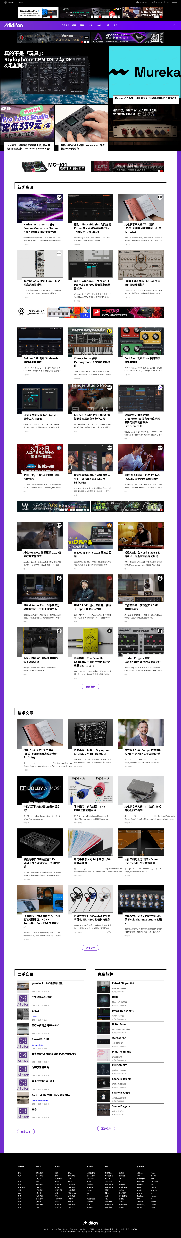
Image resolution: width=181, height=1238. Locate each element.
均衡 (56, 1196)
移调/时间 (58, 1190)
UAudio (153, 1204)
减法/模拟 (39, 1173)
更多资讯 (90, 686)
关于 (116, 1229)
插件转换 (90, 1201)
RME (152, 1199)
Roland (153, 1201)
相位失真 (39, 1196)
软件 (90, 25)
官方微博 (159, 2)
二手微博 (174, 2)
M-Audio (154, 1190)
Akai (138, 1176)
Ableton (140, 1173)
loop (19, 1193)
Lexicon (153, 1187)
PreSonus (140, 1196)
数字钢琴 (122, 1184)
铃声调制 (71, 1204)
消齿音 (57, 1181)
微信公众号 (143, 2)
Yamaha (153, 1207)
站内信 (21, 2)
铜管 (19, 1173)
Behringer (141, 1178)
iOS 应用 (46, 1229)
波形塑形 (39, 1199)
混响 (56, 1176)
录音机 (70, 1199)
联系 (122, 1229)
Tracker (89, 1190)
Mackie (139, 1190)
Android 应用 (56, 1229)
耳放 (106, 1199)
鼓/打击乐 (21, 1187)
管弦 (19, 1184)
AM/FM (38, 1178)
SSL (138, 1199)
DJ (88, 1193)
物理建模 (39, 1204)
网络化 (70, 1201)
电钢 (19, 1181)
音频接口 (108, 1181)
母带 (70, 1178)
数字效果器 (109, 1207)
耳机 (106, 1193)
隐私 (127, 1229)
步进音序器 (91, 1199)
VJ (87, 1196)
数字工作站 (123, 1196)
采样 (38, 1181)
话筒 (106, 1190)
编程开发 (90, 1207)
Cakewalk (154, 1181)
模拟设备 (122, 1176)
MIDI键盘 (108, 1173)
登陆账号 (11, 2)
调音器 (70, 1207)
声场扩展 (58, 1184)
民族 (19, 1176)
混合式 (38, 1187)
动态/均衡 (122, 1193)
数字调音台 (109, 1187)
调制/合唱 (71, 1187)
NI (151, 1193)
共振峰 (38, 1201)
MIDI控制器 (109, 1176)
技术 (99, 25)
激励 (56, 1173)
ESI (152, 1184)
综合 (19, 1207)
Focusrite (140, 1181)
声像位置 (58, 1207)
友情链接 (134, 1229)
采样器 (121, 1201)
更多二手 (26, 1131)
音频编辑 (90, 1184)
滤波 (56, 1193)
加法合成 (39, 1176)
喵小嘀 (65, 1229)
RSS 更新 (99, 1229)
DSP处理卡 (109, 1204)
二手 (107, 25)
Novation (154, 1196)
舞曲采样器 (123, 1204)
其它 (38, 1207)
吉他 (19, 1196)
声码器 (57, 1201)
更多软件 (106, 1128)
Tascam (140, 1201)
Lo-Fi (70, 1181)
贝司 (19, 1178)
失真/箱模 (71, 1190)
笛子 (19, 1199)
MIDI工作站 (91, 1178)
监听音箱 (108, 1201)
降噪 (70, 1173)
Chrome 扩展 (108, 1229)
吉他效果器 (123, 1187)
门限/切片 (58, 1199)
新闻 (74, 25)
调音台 (57, 1187)
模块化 (38, 1193)
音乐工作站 (91, 1176)
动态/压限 (71, 1184)
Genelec (140, 1184)
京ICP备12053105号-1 (89, 1232)
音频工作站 (91, 1173)
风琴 (19, 1201)
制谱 (88, 1204)
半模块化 (39, 1190)
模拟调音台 (109, 1184)
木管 (19, 1204)
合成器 (121, 1173)
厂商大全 (65, 25)
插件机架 (90, 1187)
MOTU (139, 1193)
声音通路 (71, 1196)
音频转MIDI (72, 1193)
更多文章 (90, 948)
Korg (139, 1187)
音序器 (121, 1207)
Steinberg (141, 1204)
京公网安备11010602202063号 (109, 1232)
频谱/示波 (71, 1176)
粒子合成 (39, 1184)
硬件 (82, 25)
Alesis (153, 1173)
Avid (152, 1178)
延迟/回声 (58, 1178)
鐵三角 (153, 1176)
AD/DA (121, 1190)
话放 (106, 1196)
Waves (139, 1207)
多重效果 (58, 1204)
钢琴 (19, 1190)
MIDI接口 (108, 1178)
